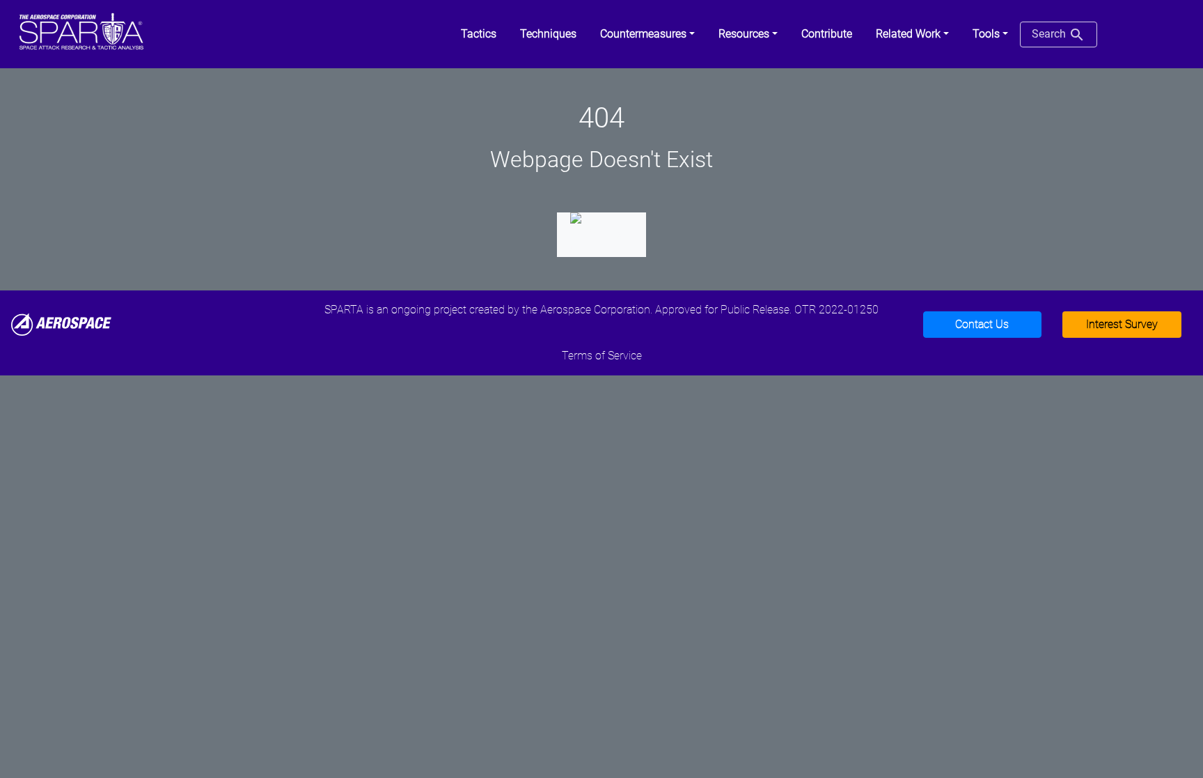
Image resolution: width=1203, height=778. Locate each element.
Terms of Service (602, 355)
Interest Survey (1122, 324)
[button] (647, 34)
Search (1050, 33)
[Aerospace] (61, 323)
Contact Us (982, 324)
